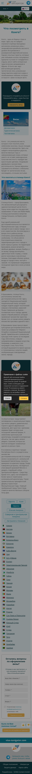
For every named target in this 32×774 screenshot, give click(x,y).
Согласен (24, 398)
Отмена (7, 398)
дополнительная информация (18, 394)
